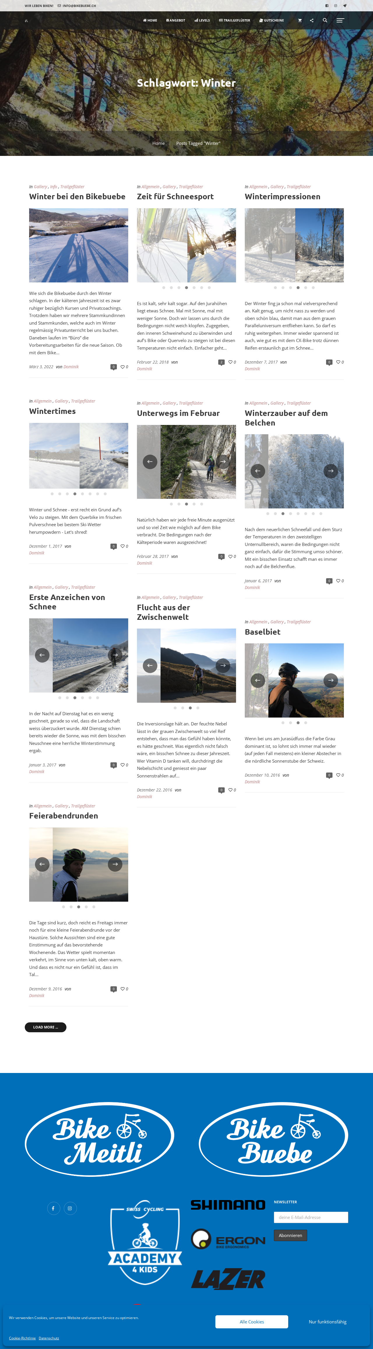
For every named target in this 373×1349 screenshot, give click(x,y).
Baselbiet (263, 631)
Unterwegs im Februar (178, 413)
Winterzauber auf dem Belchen (286, 417)
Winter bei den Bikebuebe (77, 196)
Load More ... (45, 1027)
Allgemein (150, 186)
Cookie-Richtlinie (22, 1338)
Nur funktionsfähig (327, 1322)
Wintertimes (52, 411)
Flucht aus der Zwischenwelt (163, 611)
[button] (39, 6)
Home (158, 143)
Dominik (71, 366)
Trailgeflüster (72, 186)
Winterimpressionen (283, 196)
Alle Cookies (252, 1322)
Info (53, 186)
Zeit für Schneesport (175, 196)
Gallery (40, 186)
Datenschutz (49, 1338)
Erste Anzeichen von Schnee (67, 601)
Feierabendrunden (63, 815)
